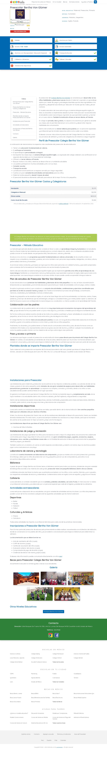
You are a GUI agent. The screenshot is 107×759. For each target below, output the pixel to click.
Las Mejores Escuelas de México (19, 4)
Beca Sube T (56, 693)
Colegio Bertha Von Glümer (31, 4)
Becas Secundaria (15, 701)
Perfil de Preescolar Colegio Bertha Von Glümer (23, 102)
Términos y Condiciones (64, 734)
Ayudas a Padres (87, 2)
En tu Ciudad (57, 2)
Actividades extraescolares (21, 125)
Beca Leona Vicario (15, 697)
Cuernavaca (56, 678)
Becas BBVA (34, 693)
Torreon (76, 678)
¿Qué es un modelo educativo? (19, 713)
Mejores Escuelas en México (41, 2)
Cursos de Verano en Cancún (18, 723)
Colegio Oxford (57, 658)
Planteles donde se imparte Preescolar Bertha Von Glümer (21, 116)
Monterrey (34, 673)
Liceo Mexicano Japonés (17, 658)
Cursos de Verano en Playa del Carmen (61, 718)
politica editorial (63, 203)
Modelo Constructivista (16, 717)
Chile (55, 740)
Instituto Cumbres (15, 654)
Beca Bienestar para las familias (40, 697)
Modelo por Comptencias (60, 713)
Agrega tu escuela (48, 734)
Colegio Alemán (78, 658)
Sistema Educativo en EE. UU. (39, 723)
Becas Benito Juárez (16, 693)
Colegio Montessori (58, 654)
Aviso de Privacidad (80, 734)
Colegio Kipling (35, 654)
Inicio (11, 4)
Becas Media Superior (80, 697)
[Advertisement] (46, 20)
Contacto (15, 134)
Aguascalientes (35, 678)
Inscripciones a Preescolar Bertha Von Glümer (22, 129)
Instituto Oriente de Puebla (81, 654)
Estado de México (36, 682)
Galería (15, 137)
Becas (65, 2)
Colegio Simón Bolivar (16, 662)
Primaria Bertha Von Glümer (53, 612)
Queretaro (13, 678)
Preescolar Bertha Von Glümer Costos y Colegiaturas (21, 107)
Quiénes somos (25, 734)
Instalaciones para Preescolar (21, 121)
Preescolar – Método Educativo (22, 112)
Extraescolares (74, 2)
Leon (11, 682)
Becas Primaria (35, 701)
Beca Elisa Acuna (57, 697)
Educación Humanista (37, 713)
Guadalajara (77, 673)
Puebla (54, 673)
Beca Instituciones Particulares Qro (84, 693)
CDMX (11, 673)
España (49, 740)
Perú (42, 740)
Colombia (63, 740)
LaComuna (60, 747)
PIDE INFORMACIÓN (20, 31)
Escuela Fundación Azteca (39, 662)
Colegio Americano (36, 658)
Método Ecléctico (79, 713)
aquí (60, 556)
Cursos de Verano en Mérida (39, 717)
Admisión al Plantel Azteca (81, 717)
